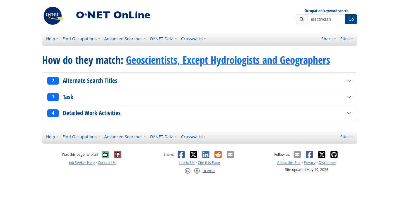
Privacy (309, 162)
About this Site (289, 162)
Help (50, 38)
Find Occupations (80, 38)
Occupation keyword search (326, 10)
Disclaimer (327, 162)
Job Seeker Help (82, 162)
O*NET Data (162, 38)
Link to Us (187, 162)
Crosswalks (192, 38)
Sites (345, 38)
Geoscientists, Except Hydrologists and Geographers (228, 60)
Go (351, 19)
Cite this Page (209, 162)
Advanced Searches (123, 38)
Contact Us (107, 162)
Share (327, 38)
